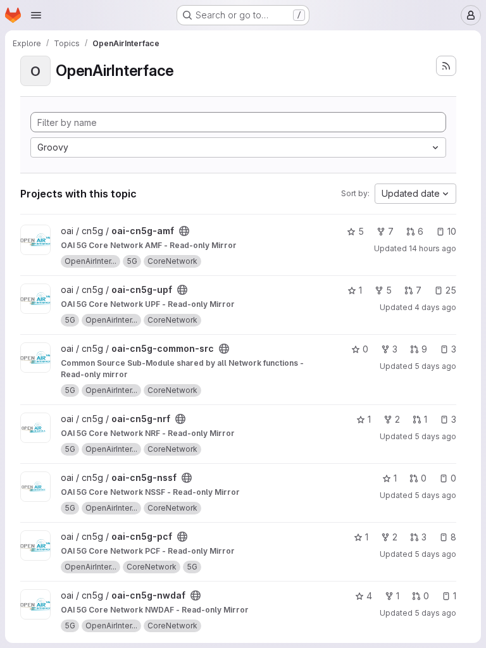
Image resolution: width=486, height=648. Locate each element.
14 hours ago (432, 248)
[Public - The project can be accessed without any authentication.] (184, 231)
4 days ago (435, 307)
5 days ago (435, 366)
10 (451, 231)
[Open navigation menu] (36, 15)
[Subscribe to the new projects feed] (446, 66)
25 (451, 290)
